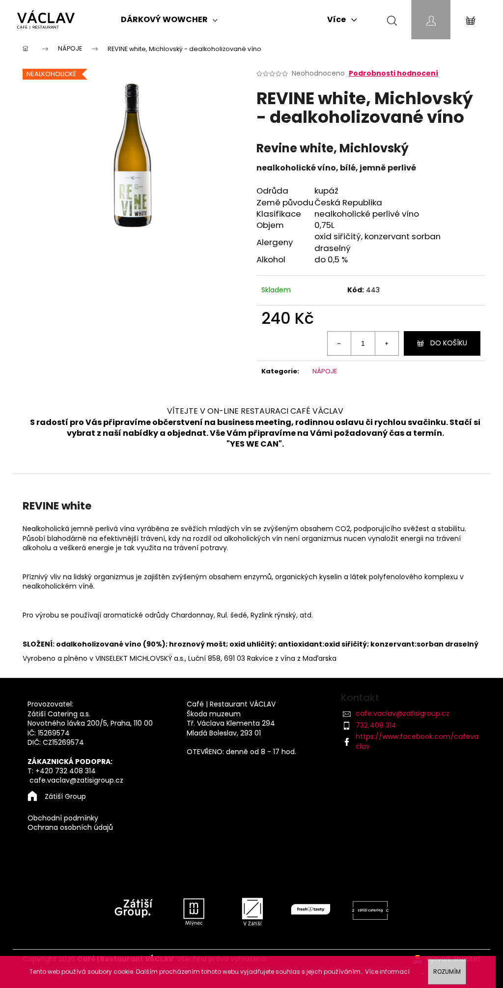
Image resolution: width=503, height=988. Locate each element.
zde (416, 971)
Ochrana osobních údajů (70, 827)
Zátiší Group (65, 796)
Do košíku (448, 343)
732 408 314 (376, 725)
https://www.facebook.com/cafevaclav (417, 741)
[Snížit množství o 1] (339, 343)
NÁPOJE (324, 371)
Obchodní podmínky (63, 818)
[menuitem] (169, 19)
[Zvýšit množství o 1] (386, 343)
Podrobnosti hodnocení (393, 73)
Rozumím (447, 971)
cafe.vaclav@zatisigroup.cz (402, 713)
